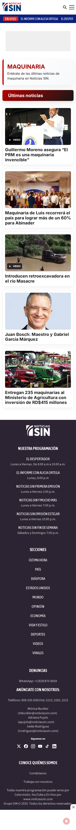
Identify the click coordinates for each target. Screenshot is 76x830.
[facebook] (26, 746)
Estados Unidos (38, 588)
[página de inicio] (12, 7)
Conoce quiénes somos (38, 762)
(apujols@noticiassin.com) (36, 722)
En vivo (10, 19)
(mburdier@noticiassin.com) (37, 713)
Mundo (38, 597)
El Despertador (38, 459)
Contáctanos (38, 773)
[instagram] (33, 746)
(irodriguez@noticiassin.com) (38, 731)
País (38, 569)
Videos (38, 643)
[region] (38, 820)
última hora (38, 560)
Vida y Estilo (38, 625)
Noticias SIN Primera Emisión (38, 486)
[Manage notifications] (66, 821)
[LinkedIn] (54, 746)
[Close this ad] (73, 807)
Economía (38, 616)
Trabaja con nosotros (38, 782)
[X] (19, 746)
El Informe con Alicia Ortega (38, 473)
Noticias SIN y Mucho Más (38, 500)
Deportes (38, 634)
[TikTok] (47, 746)
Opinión (38, 606)
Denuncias (38, 670)
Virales (38, 653)
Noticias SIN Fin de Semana (38, 527)
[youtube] (40, 746)
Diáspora (38, 578)
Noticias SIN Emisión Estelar (38, 514)
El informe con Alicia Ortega (39, 19)
